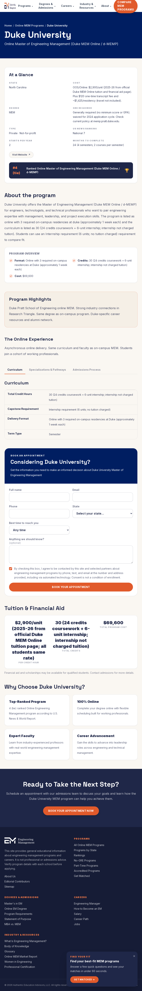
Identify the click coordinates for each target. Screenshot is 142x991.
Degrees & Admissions (47, 5)
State (76, 506)
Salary (78, 913)
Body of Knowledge (16, 946)
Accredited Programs (87, 870)
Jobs (77, 924)
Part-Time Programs (86, 865)
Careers (67, 5)
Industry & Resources (88, 5)
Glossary (9, 951)
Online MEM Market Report (20, 956)
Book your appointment (71, 587)
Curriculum (14, 369)
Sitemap (9, 886)
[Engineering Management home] (10, 6)
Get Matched (82, 875)
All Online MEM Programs (89, 845)
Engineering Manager (87, 903)
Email (75, 489)
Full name (15, 489)
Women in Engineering (18, 961)
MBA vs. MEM (12, 924)
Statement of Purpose (17, 919)
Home (8, 25)
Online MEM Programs (29, 25)
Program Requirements (18, 913)
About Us (10, 876)
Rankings (79, 855)
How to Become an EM (88, 908)
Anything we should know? (26, 541)
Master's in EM (13, 903)
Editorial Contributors (17, 881)
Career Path (81, 919)
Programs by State (85, 850)
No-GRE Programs (85, 860)
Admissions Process (87, 369)
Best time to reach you (23, 522)
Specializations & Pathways (47, 369)
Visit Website (21, 154)
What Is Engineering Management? (25, 941)
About (106, 5)
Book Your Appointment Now (71, 810)
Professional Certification (19, 966)
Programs (25, 5)
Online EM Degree (15, 908)
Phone (13, 506)
